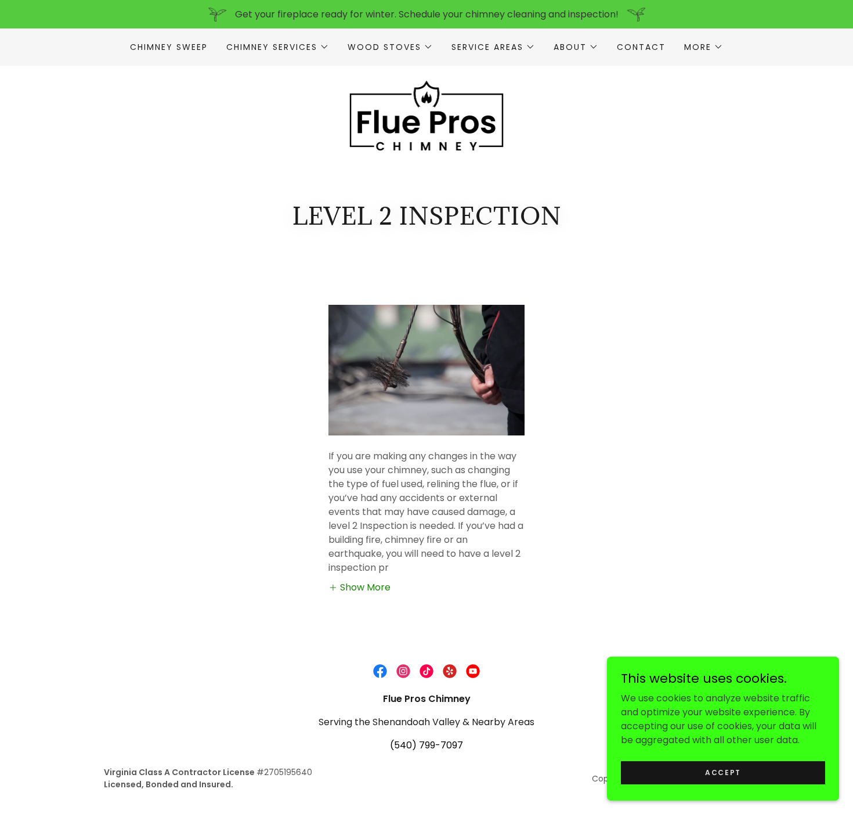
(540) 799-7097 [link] (426, 745)
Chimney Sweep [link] (169, 47)
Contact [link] (641, 47)
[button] (277, 47)
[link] (427, 114)
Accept (723, 772)
